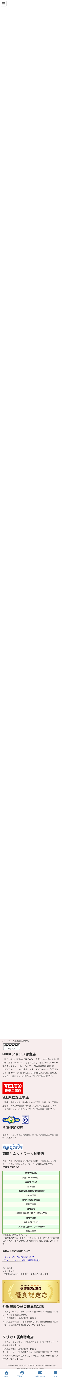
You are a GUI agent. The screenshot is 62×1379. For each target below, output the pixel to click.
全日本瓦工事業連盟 (21, 1135)
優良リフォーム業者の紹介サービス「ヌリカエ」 (34, 1342)
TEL (55, 1376)
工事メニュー (22, 1376)
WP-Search (9, 1274)
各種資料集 (7, 1268)
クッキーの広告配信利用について (19, 1257)
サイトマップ (8, 1271)
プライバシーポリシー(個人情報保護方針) (21, 1260)
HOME (6, 1376)
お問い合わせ (40, 1376)
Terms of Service (33, 1368)
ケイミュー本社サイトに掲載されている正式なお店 (25, 1076)
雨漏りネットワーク (25, 1164)
